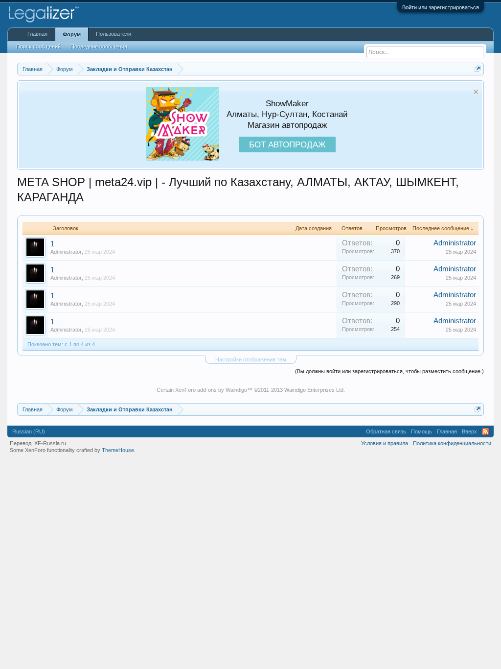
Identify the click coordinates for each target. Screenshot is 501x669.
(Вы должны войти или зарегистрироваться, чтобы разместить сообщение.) (389, 371)
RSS (485, 431)
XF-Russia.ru (50, 443)
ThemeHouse (118, 450)
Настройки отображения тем (250, 359)
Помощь (421, 431)
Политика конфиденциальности (452, 443)
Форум (72, 34)
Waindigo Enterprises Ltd (313, 390)
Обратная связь (386, 431)
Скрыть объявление (475, 92)
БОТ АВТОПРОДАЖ (287, 144)
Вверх (469, 431)
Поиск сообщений (38, 46)
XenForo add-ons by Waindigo (211, 390)
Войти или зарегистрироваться (440, 7)
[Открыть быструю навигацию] (478, 69)
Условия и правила (384, 443)
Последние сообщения (98, 46)
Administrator (66, 252)
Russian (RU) (28, 431)
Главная (37, 34)
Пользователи (113, 34)
